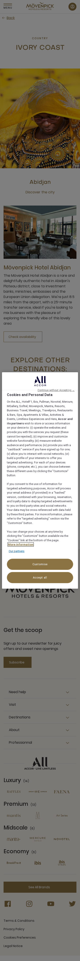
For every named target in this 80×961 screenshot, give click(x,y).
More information (20, 544)
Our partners (16, 551)
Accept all (40, 577)
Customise (40, 564)
